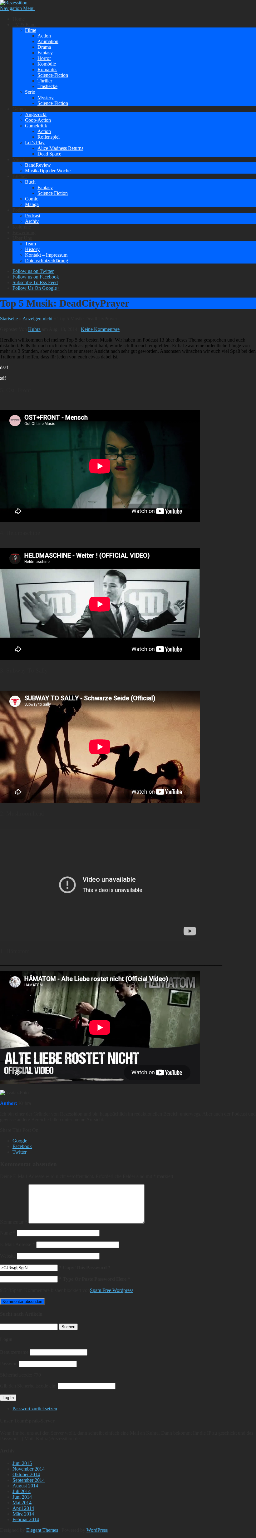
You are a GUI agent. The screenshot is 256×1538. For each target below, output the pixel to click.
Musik (18, 159)
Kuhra (34, 329)
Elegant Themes (42, 1530)
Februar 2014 (25, 1519)
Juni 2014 (22, 1497)
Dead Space (49, 153)
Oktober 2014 (26, 1474)
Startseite (9, 318)
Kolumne (21, 226)
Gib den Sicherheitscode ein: (28, 1385)
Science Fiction (52, 193)
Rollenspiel (48, 137)
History (32, 249)
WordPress (97, 1530)
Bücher (19, 176)
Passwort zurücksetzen (34, 1408)
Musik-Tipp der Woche (48, 170)
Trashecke (47, 86)
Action (44, 35)
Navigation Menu (17, 8)
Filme (30, 30)
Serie (30, 92)
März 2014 (23, 1513)
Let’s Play (35, 142)
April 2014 (23, 1508)
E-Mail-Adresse (17, 1244)
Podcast (20, 210)
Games (19, 108)
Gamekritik (36, 125)
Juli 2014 (21, 1491)
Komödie (46, 64)
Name (8, 1232)
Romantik (47, 69)
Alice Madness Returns (60, 148)
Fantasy (45, 52)
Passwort (9, 1363)
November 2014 (28, 1468)
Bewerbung (24, 232)
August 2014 (25, 1485)
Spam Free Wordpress (111, 1290)
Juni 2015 (22, 1463)
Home (18, 19)
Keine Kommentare (100, 329)
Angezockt (36, 114)
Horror (44, 58)
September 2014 (28, 1480)
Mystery (45, 97)
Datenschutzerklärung (46, 260)
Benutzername (14, 1352)
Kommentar (13, 1222)
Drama (44, 47)
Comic (31, 198)
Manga (32, 204)
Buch (30, 182)
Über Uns (22, 238)
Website (8, 1256)
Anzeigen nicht (37, 318)
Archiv (32, 221)
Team (30, 243)
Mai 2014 (22, 1502)
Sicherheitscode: (16, 1375)
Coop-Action (38, 120)
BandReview (38, 165)
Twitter (19, 1152)
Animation (47, 41)
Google (19, 1140)
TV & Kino (24, 24)
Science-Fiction (52, 75)
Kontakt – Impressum (46, 255)
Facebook (22, 1146)
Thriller (44, 80)
